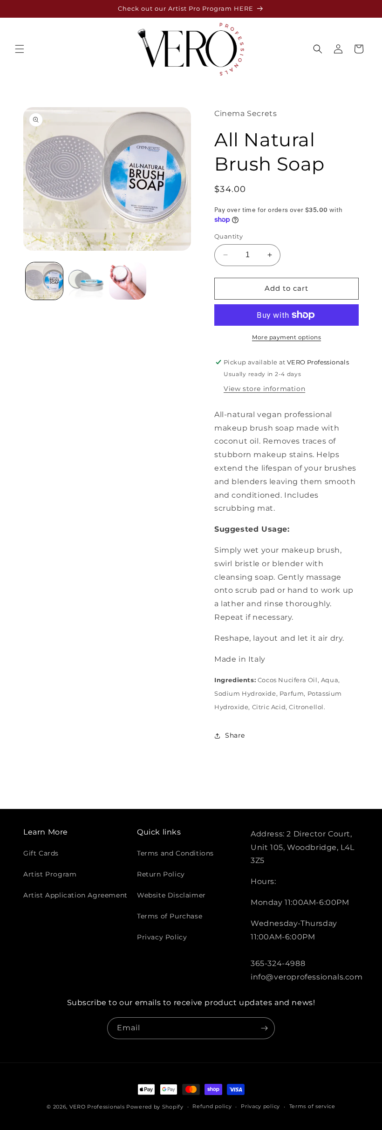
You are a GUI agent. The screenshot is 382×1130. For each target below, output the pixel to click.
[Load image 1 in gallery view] (44, 281)
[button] (19, 49)
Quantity (228, 236)
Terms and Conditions (175, 853)
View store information (264, 388)
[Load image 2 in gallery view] (86, 281)
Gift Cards (41, 853)
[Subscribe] (264, 1028)
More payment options (286, 337)
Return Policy (161, 874)
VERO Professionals (97, 1106)
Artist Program (49, 874)
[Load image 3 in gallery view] (127, 281)
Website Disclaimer (171, 895)
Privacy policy (260, 1106)
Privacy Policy (162, 937)
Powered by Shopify (155, 1106)
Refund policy (212, 1106)
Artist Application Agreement (75, 895)
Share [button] (235, 735)
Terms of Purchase (169, 916)
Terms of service (312, 1106)
